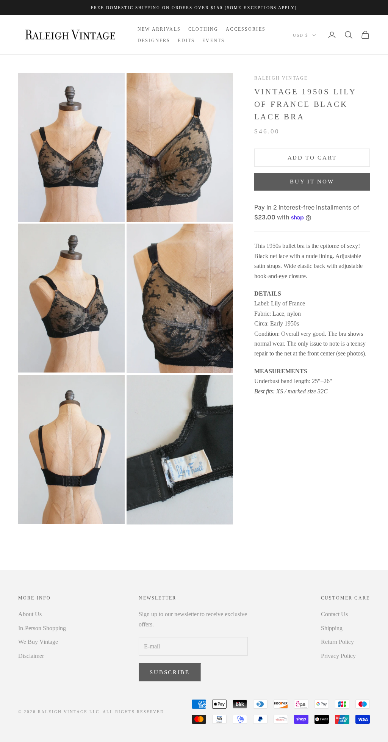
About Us (30, 614)
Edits (186, 40)
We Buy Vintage (38, 642)
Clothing (203, 29)
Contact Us (334, 614)
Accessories (246, 29)
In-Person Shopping (42, 628)
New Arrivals (159, 29)
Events (213, 40)
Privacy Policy (338, 656)
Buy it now (312, 181)
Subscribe (169, 672)
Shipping (332, 628)
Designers (154, 40)
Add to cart (312, 158)
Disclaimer (31, 656)
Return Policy (337, 642)
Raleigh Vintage (281, 78)
